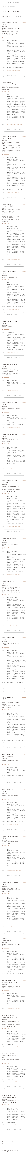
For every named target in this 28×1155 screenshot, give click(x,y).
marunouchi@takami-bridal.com (14, 124)
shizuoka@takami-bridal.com (14, 468)
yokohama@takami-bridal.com (14, 259)
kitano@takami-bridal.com (13, 777)
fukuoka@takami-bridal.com (13, 926)
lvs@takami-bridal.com (12, 352)
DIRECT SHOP (7, 16)
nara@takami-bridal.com (13, 824)
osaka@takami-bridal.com (13, 685)
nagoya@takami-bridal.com (13, 526)
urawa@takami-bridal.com (13, 309)
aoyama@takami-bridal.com (13, 70)
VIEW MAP (6, 37)
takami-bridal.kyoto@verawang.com (15, 1081)
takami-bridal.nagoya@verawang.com (16, 1046)
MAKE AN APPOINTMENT (14, 75)
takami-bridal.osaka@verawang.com (15, 1124)
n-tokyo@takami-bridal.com (13, 192)
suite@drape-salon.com (12, 390)
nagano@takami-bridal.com (13, 427)
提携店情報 (24, 22)
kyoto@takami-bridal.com (13, 625)
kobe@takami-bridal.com (13, 742)
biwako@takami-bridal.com (13, 574)
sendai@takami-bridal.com (13, 1008)
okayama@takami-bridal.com (14, 870)
